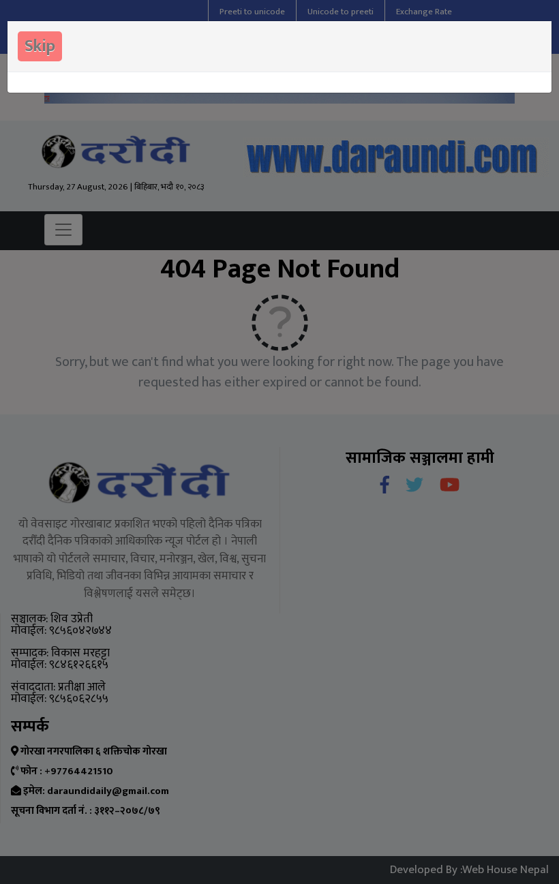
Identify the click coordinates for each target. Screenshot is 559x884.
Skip (40, 46)
